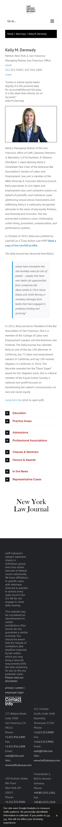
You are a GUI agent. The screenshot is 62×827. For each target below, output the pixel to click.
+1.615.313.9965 (44, 741)
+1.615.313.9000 (44, 732)
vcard (8, 74)
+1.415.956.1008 (15, 746)
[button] (31, 413)
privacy (9, 687)
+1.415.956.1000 (15, 737)
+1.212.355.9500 (15, 802)
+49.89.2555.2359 (44, 802)
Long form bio (13, 400)
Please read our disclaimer (14, 679)
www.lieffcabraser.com (18, 765)
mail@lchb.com (14, 755)
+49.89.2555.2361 (44, 792)
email (8, 65)
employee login (14, 692)
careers (19, 687)
